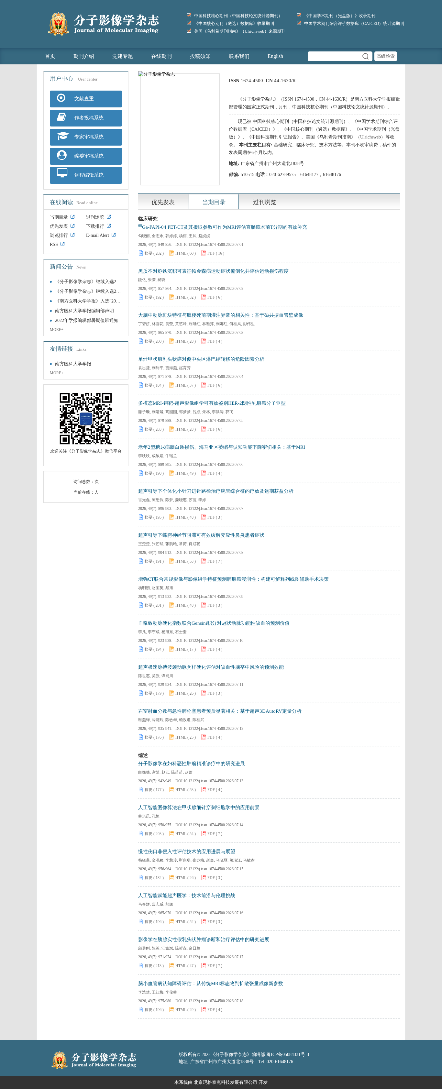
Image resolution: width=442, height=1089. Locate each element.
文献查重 (83, 98)
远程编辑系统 (88, 175)
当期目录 (59, 217)
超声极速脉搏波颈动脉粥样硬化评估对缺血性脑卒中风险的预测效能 (211, 667)
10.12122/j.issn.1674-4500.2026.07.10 (213, 640)
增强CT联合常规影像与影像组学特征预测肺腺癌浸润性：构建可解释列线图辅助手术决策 (233, 579)
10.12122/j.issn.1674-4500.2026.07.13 (213, 781)
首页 (50, 56)
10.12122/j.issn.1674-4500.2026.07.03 (213, 332)
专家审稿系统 (88, 136)
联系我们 (239, 56)
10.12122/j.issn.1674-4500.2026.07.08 (213, 552)
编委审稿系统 (88, 156)
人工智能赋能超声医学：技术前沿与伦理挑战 (186, 895)
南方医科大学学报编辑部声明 (84, 310)
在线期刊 (161, 56)
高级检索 (386, 56)
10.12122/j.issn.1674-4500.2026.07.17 (213, 957)
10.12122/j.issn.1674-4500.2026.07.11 (213, 684)
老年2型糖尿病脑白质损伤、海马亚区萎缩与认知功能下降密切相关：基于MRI (221, 447)
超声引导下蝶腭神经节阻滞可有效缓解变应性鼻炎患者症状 (201, 535)
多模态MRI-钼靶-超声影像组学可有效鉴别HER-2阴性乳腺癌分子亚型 (212, 403)
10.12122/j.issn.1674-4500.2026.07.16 (213, 913)
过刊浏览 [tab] (264, 202)
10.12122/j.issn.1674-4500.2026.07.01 (213, 244)
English (275, 56)
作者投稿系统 (88, 117)
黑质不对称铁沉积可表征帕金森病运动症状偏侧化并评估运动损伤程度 (213, 271)
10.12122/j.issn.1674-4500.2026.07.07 (213, 508)
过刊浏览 (95, 217)
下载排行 (95, 226)
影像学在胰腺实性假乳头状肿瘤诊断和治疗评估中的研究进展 (203, 939)
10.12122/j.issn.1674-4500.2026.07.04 (213, 376)
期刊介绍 (83, 56)
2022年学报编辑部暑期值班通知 (86, 320)
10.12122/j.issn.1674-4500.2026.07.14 (213, 825)
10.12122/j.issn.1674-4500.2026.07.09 (213, 596)
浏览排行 (59, 235)
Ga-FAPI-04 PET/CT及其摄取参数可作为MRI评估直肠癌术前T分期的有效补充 (222, 227)
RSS (54, 244)
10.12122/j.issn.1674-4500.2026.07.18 (213, 1001)
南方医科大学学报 (73, 363)
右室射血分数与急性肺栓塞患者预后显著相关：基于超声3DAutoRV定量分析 (220, 711)
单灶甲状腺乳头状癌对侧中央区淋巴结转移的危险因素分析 (201, 359)
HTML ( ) (185, 253)
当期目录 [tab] (214, 202)
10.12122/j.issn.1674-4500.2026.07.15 (213, 869)
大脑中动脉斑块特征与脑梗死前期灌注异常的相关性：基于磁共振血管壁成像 (220, 315)
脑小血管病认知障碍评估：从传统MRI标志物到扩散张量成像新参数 (210, 983)
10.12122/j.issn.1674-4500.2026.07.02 (213, 288)
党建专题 (122, 56)
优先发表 (59, 226)
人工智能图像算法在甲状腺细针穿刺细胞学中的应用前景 (199, 807)
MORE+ (56, 329)
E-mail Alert (97, 235)
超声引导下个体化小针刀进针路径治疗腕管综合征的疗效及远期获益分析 (215, 491)
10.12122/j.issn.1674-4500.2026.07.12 (213, 728)
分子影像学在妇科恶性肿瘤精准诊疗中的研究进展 (191, 763)
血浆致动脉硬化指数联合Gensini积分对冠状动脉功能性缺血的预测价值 (214, 623)
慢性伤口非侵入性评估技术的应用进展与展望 (186, 851)
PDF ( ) (215, 253)
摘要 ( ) (154, 253)
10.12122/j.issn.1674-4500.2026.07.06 (213, 464)
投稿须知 (200, 56)
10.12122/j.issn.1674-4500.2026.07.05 (213, 420)
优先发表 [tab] (163, 202)
